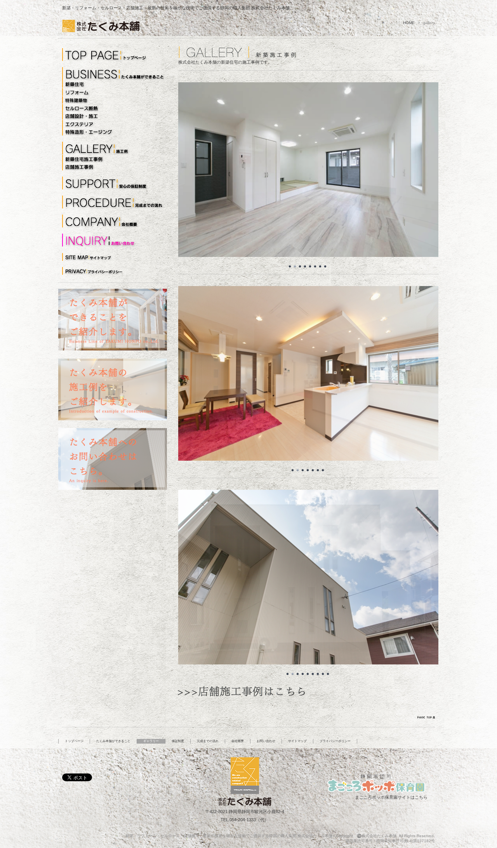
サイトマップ (297, 741)
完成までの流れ (208, 741)
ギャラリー (151, 741)
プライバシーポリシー (335, 741)
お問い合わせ (266, 741)
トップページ (74, 741)
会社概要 (237, 741)
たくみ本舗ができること (113, 741)
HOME (409, 23)
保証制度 (178, 741)
